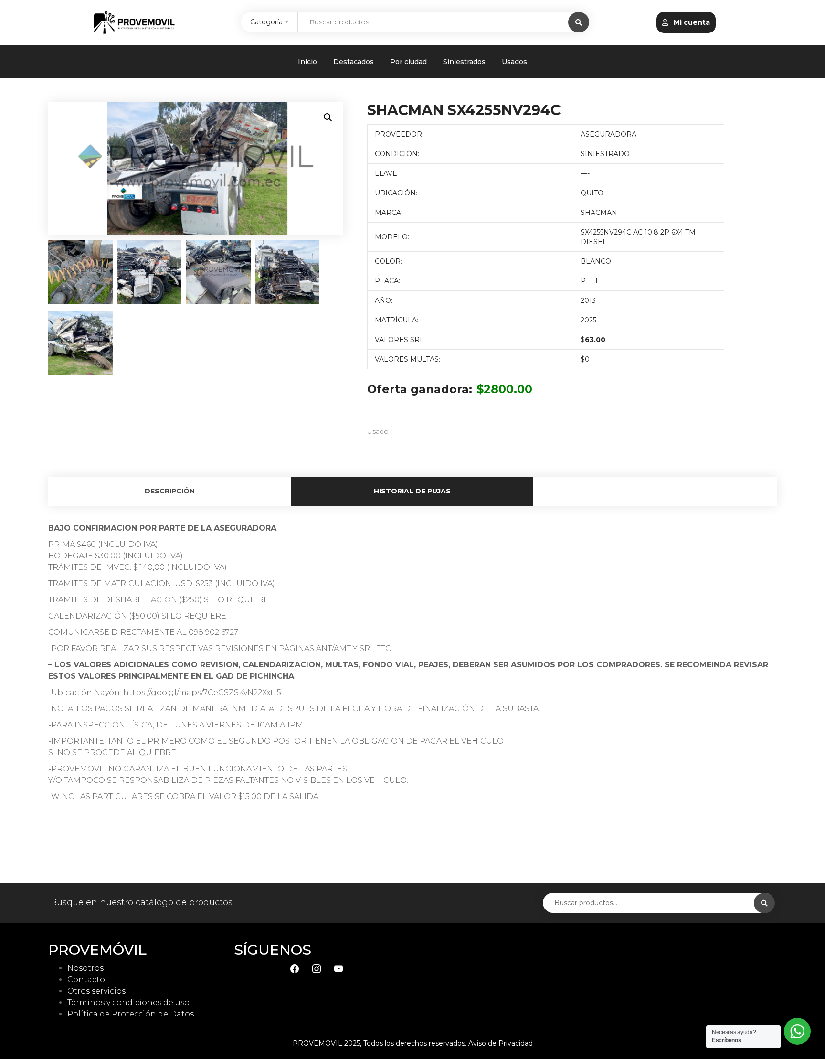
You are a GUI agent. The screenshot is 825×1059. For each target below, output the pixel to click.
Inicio (307, 61)
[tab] (169, 491)
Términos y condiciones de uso (128, 1002)
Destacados (353, 61)
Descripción (170, 491)
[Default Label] (338, 968)
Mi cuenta (691, 22)
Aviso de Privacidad (500, 1043)
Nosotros (85, 968)
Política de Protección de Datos (130, 1013)
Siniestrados (464, 61)
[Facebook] (294, 968)
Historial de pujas (412, 491)
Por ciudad (408, 61)
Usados (514, 61)
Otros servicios (96, 990)
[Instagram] (316, 968)
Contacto (86, 979)
